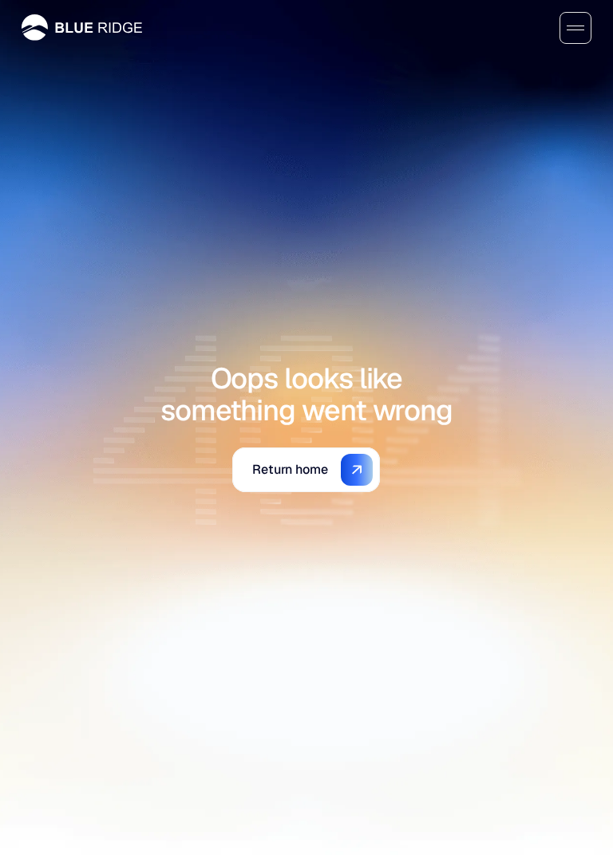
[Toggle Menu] (575, 28)
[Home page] (82, 27)
